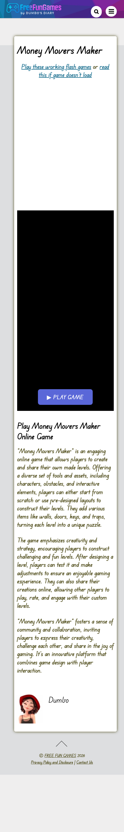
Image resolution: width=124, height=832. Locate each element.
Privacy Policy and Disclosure (52, 762)
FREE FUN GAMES (60, 755)
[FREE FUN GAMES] (34, 11)
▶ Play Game (65, 397)
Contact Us (84, 762)
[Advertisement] (62, 141)
